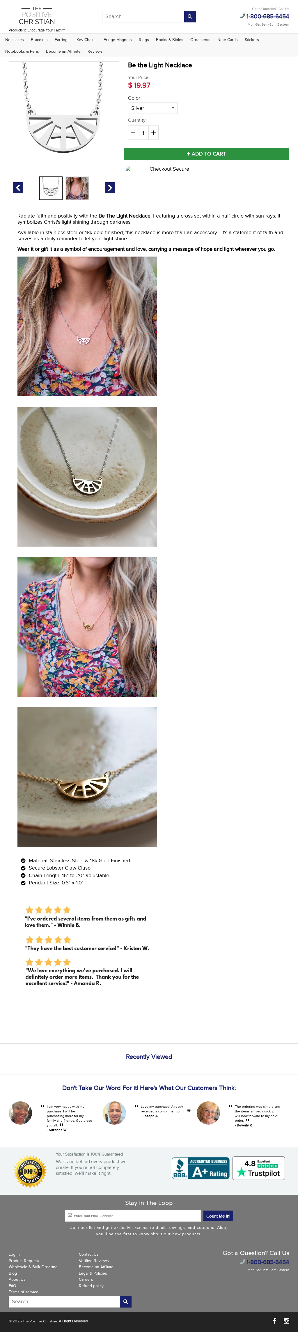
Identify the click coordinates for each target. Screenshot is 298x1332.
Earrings (62, 40)
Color (134, 98)
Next (110, 187)
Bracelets (39, 40)
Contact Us (89, 1254)
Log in (14, 1254)
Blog (13, 1273)
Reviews (95, 51)
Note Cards (227, 40)
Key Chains (87, 40)
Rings (144, 40)
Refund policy (91, 1286)
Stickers (252, 40)
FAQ (12, 1286)
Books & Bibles (169, 40)
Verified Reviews (94, 1261)
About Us (17, 1279)
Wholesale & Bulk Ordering (33, 1267)
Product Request (24, 1261)
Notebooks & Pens (22, 51)
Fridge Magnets (118, 40)
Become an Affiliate (63, 51)
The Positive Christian (40, 1321)
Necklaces (14, 40)
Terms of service (23, 1292)
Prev (18, 187)
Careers (86, 1279)
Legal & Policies (93, 1273)
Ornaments (200, 40)
